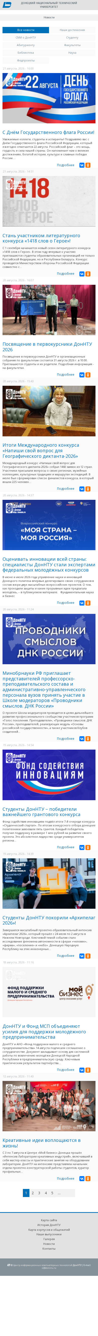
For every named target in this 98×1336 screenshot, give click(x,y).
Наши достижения (72, 30)
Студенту (72, 37)
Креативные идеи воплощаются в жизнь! (42, 1143)
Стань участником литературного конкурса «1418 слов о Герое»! (41, 238)
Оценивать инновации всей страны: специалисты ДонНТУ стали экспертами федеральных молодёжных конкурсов (49, 564)
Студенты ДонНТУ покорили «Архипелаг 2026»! (49, 920)
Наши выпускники (49, 1234)
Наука (72, 52)
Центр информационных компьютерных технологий (42, 1265)
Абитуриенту (26, 45)
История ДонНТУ (49, 1225)
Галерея (49, 1239)
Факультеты (72, 45)
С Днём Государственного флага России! (48, 132)
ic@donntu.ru (49, 1268)
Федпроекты (26, 60)
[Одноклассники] (87, 165)
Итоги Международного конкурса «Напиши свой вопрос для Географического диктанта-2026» (41, 450)
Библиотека (26, 52)
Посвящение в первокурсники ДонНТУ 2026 (47, 347)
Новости (49, 1244)
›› (74, 1192)
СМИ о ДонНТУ (26, 37)
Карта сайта (49, 1220)
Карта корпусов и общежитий (49, 1230)
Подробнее (65, 165)
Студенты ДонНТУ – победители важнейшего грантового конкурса (41, 812)
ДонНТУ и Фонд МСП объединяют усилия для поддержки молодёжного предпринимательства (44, 1031)
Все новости (33, 30)
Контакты (49, 1248)
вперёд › (67, 1193)
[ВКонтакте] (81, 165)
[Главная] (7, 5)
